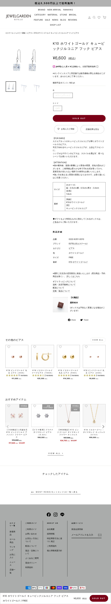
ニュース (12, 563)
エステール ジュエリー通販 (15, 33)
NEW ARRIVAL (54, 10)
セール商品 (12, 540)
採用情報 (51, 534)
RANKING (68, 10)
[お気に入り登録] (9, 346)
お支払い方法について (32, 539)
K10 (70, 262)
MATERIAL (53, 15)
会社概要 (51, 529)
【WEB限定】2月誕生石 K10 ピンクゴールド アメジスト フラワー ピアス (16, 433)
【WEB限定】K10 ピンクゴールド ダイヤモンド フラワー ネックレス (68, 432)
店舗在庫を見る (92, 129)
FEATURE (38, 20)
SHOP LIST (55, 25)
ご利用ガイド (31, 529)
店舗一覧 (12, 571)
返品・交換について (32, 552)
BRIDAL (72, 15)
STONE (63, 15)
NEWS (55, 20)
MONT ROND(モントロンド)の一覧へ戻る (56, 492)
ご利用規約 (51, 546)
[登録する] (100, 535)
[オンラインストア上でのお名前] (49, 515)
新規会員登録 (77, 529)
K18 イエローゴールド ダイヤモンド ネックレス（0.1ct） (94, 432)
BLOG (63, 20)
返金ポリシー (31, 563)
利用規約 (29, 567)
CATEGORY (39, 15)
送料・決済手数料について (64, 284)
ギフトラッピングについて (64, 281)
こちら (55, 222)
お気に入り (12, 556)
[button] (12, 375)
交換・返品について (61, 291)
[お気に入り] (99, 17)
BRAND (41, 10)
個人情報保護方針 (54, 550)
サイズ (56, 103)
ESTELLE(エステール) (78, 243)
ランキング (12, 548)
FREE (57, 108)
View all (98, 340)
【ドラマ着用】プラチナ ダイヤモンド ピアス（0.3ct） (42, 432)
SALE (47, 20)
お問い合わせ (31, 534)
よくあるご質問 (32, 558)
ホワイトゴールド (63, 95)
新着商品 (12, 533)
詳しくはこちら (73, 276)
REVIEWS (72, 20)
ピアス (29, 33)
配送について (58, 288)
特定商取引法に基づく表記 (54, 539)
